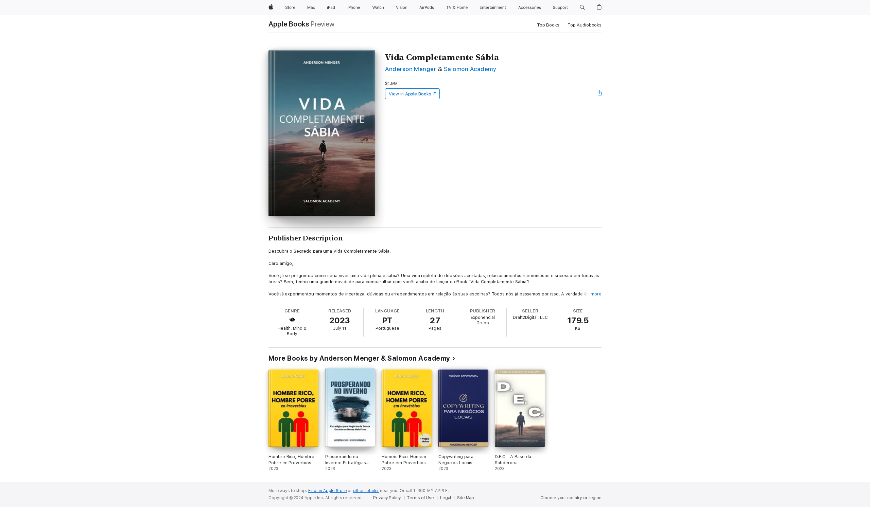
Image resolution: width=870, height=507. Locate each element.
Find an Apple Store (327, 490)
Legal (445, 497)
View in (410, 93)
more (596, 293)
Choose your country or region (571, 497)
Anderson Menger (410, 68)
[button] (582, 7)
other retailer (366, 490)
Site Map (465, 497)
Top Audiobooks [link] (585, 25)
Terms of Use (420, 497)
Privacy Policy (387, 497)
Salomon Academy (470, 68)
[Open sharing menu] (599, 93)
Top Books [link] (548, 25)
